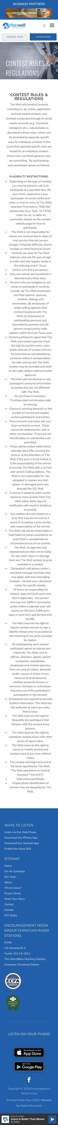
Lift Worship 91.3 (15, 948)
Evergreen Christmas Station (21, 964)
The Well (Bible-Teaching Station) (25, 959)
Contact (9, 904)
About (8, 882)
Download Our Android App (21, 843)
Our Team (10, 877)
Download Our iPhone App (20, 838)
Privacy (11, 1100)
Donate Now (15, 36)
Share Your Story (14, 899)
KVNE (8, 942)
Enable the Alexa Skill (17, 849)
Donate (8, 910)
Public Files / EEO (28, 1100)
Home (8, 866)
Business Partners (29, 4)
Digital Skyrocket (31, 1106)
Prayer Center (12, 893)
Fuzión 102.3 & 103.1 (17, 953)
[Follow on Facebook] (29, 1079)
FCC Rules (10, 915)
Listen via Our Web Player (20, 832)
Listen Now (43, 36)
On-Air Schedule (14, 871)
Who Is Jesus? (13, 888)
